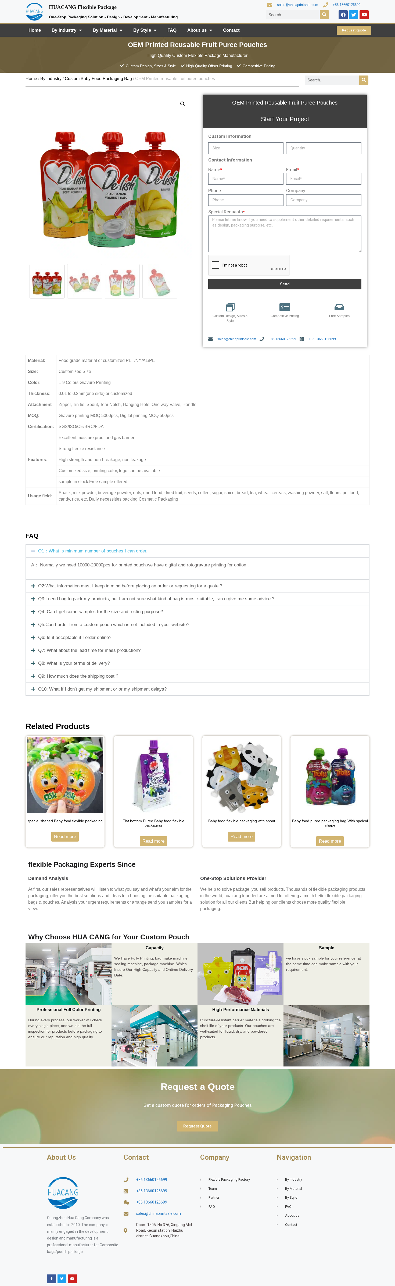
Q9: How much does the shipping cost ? (78, 676)
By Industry (64, 30)
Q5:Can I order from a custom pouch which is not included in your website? (113, 624)
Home (34, 30)
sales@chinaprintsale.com (297, 5)
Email (292, 169)
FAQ (172, 30)
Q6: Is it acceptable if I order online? (74, 637)
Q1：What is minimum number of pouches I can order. (93, 551)
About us (197, 30)
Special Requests (226, 211)
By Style (142, 30)
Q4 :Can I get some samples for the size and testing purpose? (100, 611)
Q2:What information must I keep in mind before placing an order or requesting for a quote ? (130, 585)
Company (295, 190)
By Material (105, 30)
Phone (214, 190)
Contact (231, 30)
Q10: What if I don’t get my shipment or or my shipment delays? (102, 689)
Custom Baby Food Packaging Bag (98, 78)
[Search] (324, 14)
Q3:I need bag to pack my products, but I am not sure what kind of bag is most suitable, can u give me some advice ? (156, 598)
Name (215, 169)
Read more (65, 836)
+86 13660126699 (346, 5)
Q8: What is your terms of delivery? (74, 663)
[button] (197, 551)
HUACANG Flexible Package (83, 7)
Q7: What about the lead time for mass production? (89, 650)
